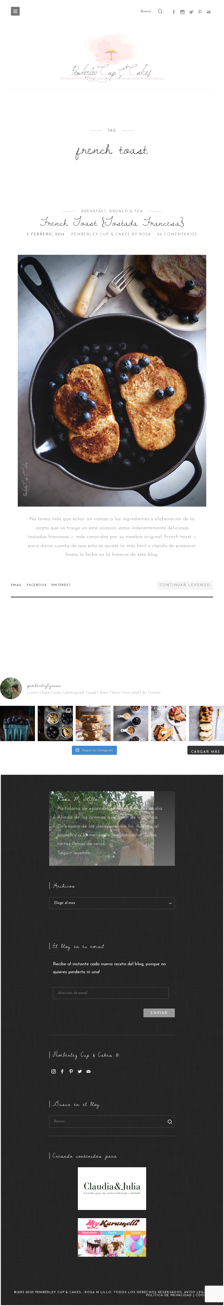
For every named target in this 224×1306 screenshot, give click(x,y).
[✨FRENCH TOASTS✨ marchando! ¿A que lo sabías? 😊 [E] (168, 723)
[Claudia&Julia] (112, 1188)
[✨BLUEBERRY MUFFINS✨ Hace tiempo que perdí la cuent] (55, 723)
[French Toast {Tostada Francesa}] (112, 380)
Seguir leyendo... (75, 853)
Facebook (37, 585)
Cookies (204, 1295)
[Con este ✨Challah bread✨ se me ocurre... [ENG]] (206, 723)
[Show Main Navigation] (15, 11)
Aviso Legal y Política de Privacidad (179, 1294)
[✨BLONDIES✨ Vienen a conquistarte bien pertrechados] (93, 723)
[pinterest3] (200, 12)
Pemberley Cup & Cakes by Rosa (112, 234)
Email (17, 585)
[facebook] (62, 1071)
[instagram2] (182, 12)
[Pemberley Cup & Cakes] (112, 61)
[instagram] (53, 1071)
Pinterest (61, 585)
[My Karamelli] (112, 1237)
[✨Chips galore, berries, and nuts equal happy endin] (130, 723)
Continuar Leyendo (185, 585)
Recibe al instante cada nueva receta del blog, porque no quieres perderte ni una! (109, 968)
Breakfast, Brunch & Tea (112, 211)
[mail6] (208, 12)
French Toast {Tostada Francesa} (112, 222)
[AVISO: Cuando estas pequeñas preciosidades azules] (17, 723)
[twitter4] (191, 12)
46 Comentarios (177, 234)
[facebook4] (173, 12)
